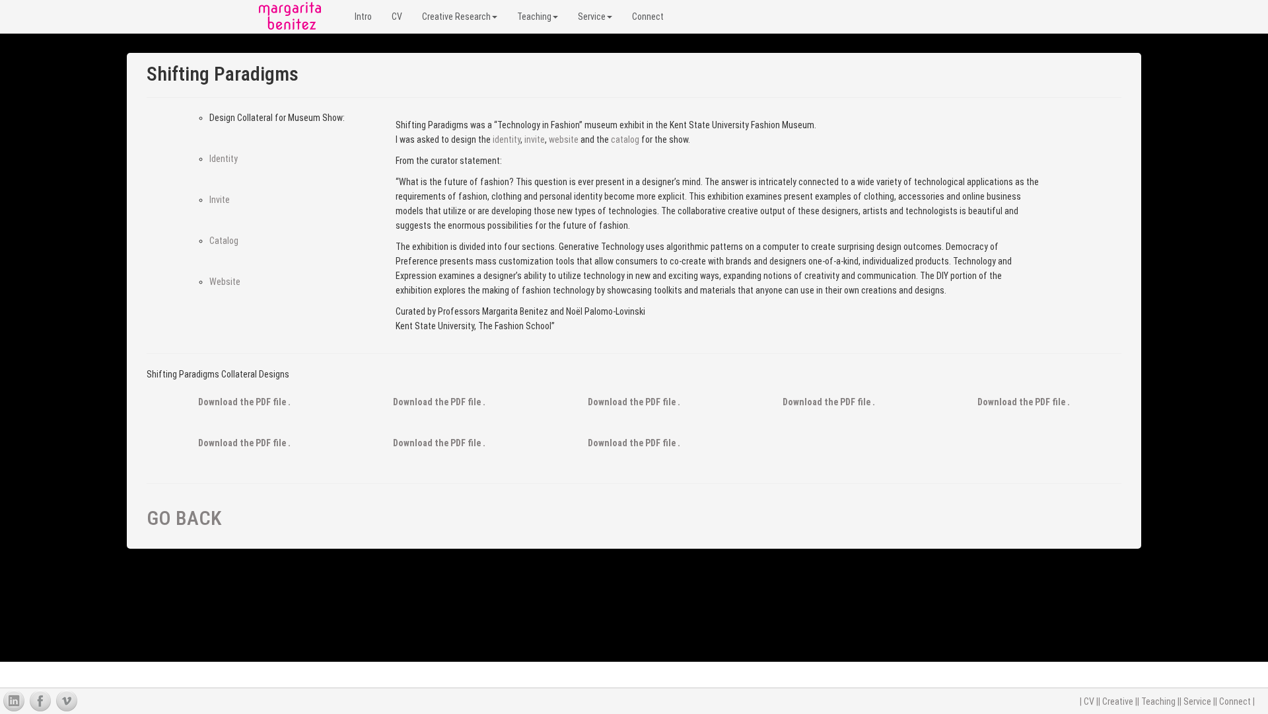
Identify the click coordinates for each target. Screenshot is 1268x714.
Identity (223, 158)
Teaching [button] (534, 16)
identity (506, 139)
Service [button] (592, 16)
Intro (363, 16)
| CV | (1089, 701)
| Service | (1197, 701)
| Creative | (1117, 701)
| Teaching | (1158, 701)
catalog (625, 139)
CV (397, 16)
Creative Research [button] (456, 16)
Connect (648, 16)
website (564, 139)
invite (534, 139)
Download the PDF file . (244, 402)
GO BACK (184, 518)
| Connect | (1235, 701)
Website (224, 281)
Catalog (223, 240)
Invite (219, 199)
